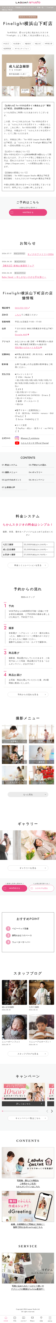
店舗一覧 (40, 7)
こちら (18, 314)
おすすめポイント (13, 479)
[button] (5, 70)
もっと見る (28, 794)
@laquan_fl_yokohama (30, 438)
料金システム (11, 465)
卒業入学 (49, 44)
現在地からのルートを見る (27, 347)
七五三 (6, 44)
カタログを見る (41, 888)
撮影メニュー (11, 472)
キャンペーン (38, 479)
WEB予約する (28, 212)
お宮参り (17, 44)
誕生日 (28, 44)
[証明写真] (14, 803)
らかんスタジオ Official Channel (35, 443)
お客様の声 (10, 487)
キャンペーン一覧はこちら (28, 1118)
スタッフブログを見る (28, 1053)
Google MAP (21, 334)
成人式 (38, 44)
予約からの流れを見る (28, 694)
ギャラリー (37, 472)
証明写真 (7, 49)
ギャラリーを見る (28, 868)
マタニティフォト (22, 49)
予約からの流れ (39, 465)
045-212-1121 (21, 308)
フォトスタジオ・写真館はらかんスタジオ (18, 7)
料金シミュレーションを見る (28, 565)
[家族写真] (41, 803)
